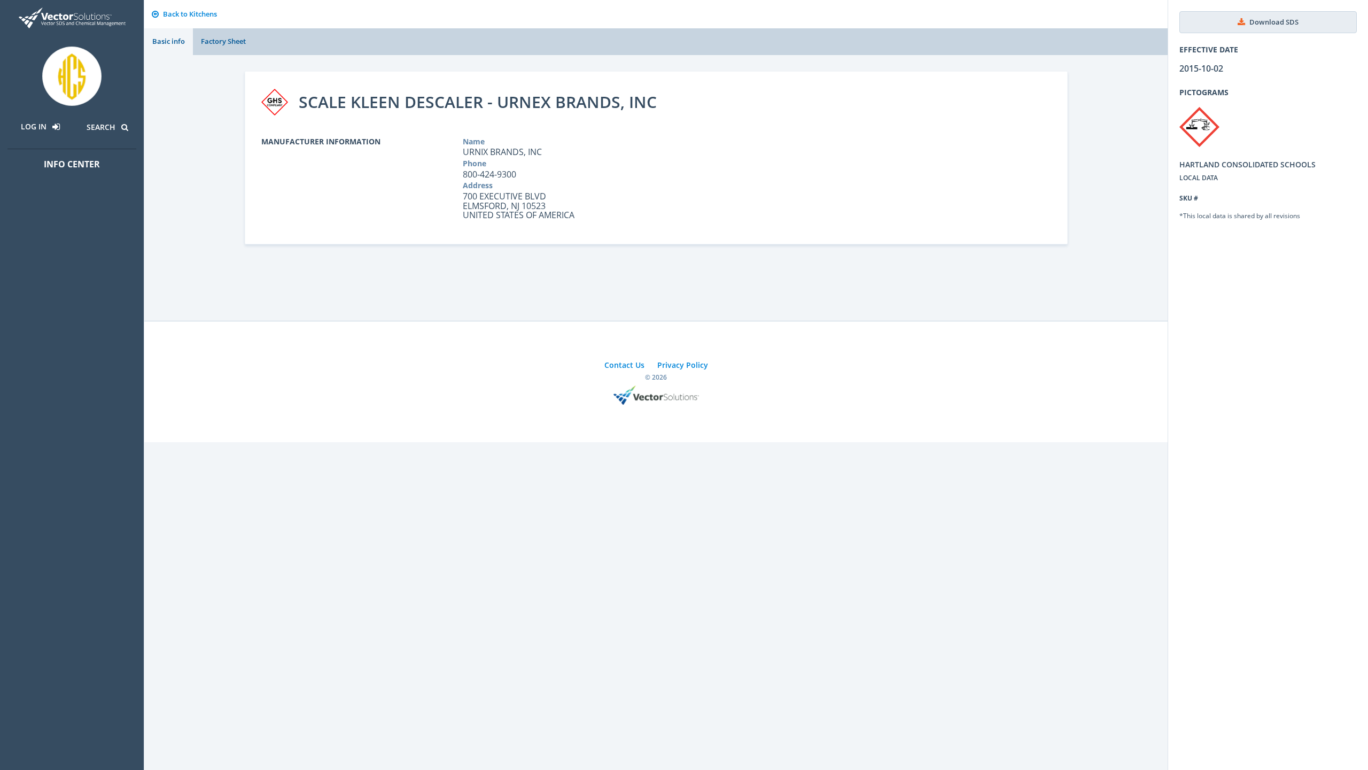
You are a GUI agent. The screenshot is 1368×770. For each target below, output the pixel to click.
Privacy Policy (682, 365)
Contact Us (624, 365)
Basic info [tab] (168, 41)
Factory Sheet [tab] (223, 41)
